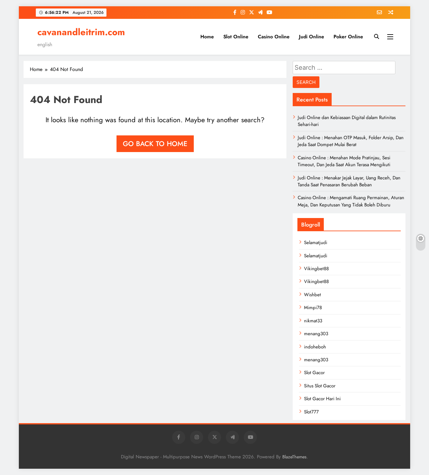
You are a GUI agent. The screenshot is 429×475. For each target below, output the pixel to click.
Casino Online (274, 36)
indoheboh (315, 346)
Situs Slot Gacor (319, 385)
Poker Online (348, 36)
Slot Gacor (314, 372)
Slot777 (311, 411)
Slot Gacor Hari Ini (322, 398)
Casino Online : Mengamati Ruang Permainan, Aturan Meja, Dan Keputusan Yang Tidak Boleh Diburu (351, 201)
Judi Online (311, 36)
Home (207, 36)
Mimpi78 (313, 307)
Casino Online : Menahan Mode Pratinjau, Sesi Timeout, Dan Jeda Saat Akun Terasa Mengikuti (344, 161)
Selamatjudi (315, 242)
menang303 (316, 333)
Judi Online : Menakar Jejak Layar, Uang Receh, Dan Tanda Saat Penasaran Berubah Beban (349, 181)
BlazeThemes (294, 457)
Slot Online (235, 36)
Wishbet (312, 294)
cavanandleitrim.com (81, 32)
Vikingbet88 (316, 268)
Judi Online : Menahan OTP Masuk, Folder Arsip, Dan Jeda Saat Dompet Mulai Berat (351, 141)
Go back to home (155, 144)
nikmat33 (313, 320)
